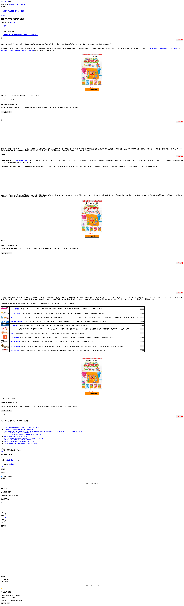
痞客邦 (8, 460)
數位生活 (12, 22)
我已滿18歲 (3, 603)
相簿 (4, 25)
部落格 (5, 27)
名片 (4, 28)
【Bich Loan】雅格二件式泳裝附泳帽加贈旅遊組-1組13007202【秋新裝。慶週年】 (24, 434)
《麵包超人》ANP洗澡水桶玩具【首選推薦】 (20, 35)
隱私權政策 (100, 585)
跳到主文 (3, 15)
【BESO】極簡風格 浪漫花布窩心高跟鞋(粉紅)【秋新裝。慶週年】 (20, 443)
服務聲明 (106, 585)
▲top (2, 466)
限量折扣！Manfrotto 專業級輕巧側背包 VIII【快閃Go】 (17, 439)
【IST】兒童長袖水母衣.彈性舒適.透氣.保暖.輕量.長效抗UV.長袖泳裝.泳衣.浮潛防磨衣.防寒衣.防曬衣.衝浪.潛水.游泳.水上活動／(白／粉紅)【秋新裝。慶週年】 (43, 431)
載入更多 (3, 469)
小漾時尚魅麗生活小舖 (12, 11)
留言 (12, 460)
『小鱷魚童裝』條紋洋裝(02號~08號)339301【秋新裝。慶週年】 (19, 429)
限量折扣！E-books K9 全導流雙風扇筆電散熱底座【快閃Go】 (19, 441)
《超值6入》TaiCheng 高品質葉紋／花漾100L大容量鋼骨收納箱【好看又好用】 (23, 438)
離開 (8, 603)
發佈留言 (3, 478)
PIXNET (81, 585)
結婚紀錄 (11, 464)
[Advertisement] (92, 135)
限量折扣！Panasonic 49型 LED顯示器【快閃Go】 (15, 436)
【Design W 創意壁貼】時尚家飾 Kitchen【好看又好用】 (17, 433)
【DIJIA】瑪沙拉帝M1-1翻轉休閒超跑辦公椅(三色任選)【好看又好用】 (21, 427)
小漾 (2, 451)
